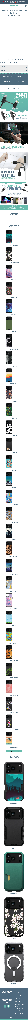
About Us (18, 996)
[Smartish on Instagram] (8, 1007)
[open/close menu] (2, 6)
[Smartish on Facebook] (5, 1007)
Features (3, 67)
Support (17, 998)
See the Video (5, 70)
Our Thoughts (19, 1013)
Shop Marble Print (14, 751)
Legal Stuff (18, 1006)
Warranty (17, 1001)
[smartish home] (14, 5)
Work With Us (19, 1004)
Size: (6, 59)
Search (17, 993)
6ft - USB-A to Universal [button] (14, 59)
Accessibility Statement (19, 1009)
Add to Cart (14, 1018)
